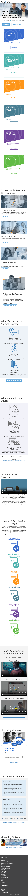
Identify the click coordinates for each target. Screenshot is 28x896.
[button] (1, 744)
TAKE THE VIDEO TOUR (17, 24)
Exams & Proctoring (5, 864)
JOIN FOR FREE (6, 24)
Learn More (5, 216)
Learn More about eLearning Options (14, 847)
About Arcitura (4, 857)
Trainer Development (5, 868)
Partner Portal (4, 871)
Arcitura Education (15, 894)
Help (2, 880)
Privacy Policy (4, 872)
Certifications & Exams (10, 305)
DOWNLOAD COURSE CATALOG (14, 380)
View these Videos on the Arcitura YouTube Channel (14, 717)
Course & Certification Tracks (7, 863)
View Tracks (14, 553)
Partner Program (4, 869)
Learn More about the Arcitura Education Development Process (14, 823)
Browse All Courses (14, 762)
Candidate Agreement (3, 875)
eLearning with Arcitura (5, 861)
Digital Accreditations (5, 866)
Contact (2, 879)
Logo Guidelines (4, 877)
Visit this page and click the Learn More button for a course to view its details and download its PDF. (14, 461)
